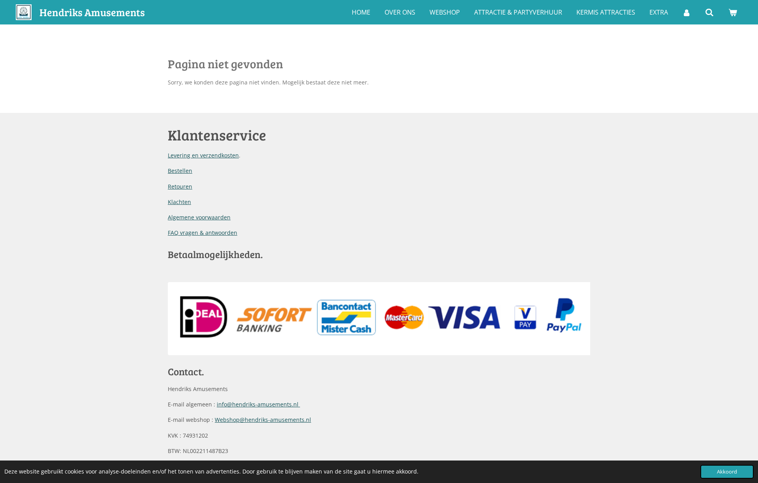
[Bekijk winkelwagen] (732, 12)
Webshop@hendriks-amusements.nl (263, 419)
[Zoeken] (709, 12)
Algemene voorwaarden (199, 217)
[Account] (686, 12)
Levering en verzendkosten (203, 155)
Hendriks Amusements (92, 12)
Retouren (180, 186)
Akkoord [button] (727, 471)
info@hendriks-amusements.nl (258, 404)
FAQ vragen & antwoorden (202, 232)
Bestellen (180, 170)
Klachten (179, 202)
